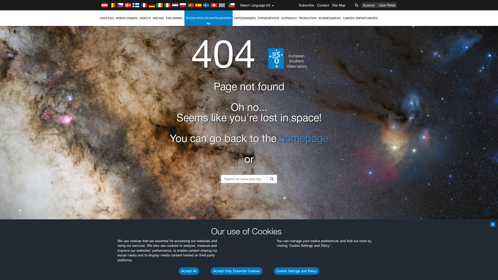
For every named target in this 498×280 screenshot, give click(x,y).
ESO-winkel (174, 18)
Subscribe (306, 5)
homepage (303, 138)
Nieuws (158, 18)
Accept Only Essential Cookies (236, 271)
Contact (323, 5)
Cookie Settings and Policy (296, 271)
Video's (145, 18)
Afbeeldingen (126, 18)
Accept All (189, 271)
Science (369, 5)
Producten (307, 18)
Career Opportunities (360, 18)
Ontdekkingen (245, 18)
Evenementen (268, 18)
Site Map (338, 5)
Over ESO (107, 18)
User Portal (387, 5)
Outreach (289, 18)
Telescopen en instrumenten (208, 18)
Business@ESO (330, 18)
